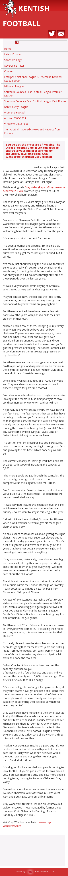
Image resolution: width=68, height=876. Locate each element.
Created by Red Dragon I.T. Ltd (34, 871)
